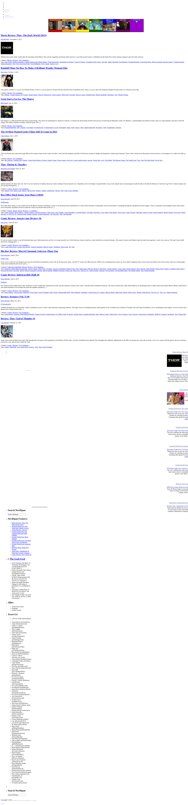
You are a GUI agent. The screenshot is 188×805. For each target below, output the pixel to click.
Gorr (11, 190)
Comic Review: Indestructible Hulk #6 (20, 274)
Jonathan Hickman (89, 314)
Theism (57, 190)
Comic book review (11, 247)
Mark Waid (118, 292)
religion (38, 190)
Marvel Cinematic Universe (33, 270)
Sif (70, 247)
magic (68, 127)
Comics (9, 189)
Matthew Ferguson (59, 270)
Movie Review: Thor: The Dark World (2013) (24, 35)
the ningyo (99, 127)
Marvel (24, 190)
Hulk (51, 292)
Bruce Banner (9, 292)
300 (18, 127)
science (77, 127)
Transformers (111, 127)
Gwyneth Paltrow (80, 212)
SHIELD (157, 314)
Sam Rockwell (21, 214)
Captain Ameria (15, 95)
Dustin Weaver (50, 314)
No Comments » (24, 60)
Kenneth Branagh (133, 62)
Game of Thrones (79, 62)
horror (64, 160)
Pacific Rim (96, 160)
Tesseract (102, 270)
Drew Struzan (141, 269)
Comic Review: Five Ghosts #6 (21, 555)
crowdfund (29, 127)
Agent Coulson (9, 212)
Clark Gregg (51, 212)
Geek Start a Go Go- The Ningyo (17, 99)
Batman (7, 95)
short (81, 127)
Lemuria (102, 292)
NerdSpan (57, 247)
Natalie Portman (179, 62)
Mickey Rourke (168, 212)
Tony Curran (45, 64)
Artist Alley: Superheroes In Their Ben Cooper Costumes (20, 552)
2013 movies (8, 160)
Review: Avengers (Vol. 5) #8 (15, 296)
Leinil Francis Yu (93, 292)
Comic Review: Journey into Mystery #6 (21, 218)
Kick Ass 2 (70, 160)
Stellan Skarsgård (6, 64)
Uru (165, 292)
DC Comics (24, 95)
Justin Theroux (131, 212)
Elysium (44, 160)
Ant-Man (49, 269)
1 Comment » (33, 211)
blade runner (83, 269)
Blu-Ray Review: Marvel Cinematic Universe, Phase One (29, 251)
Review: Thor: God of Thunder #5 (18, 318)
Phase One (69, 270)
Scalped (43, 190)
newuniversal (142, 314)
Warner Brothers (149, 270)
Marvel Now (31, 190)
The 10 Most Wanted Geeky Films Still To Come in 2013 (29, 131)
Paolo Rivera (146, 292)
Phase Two (76, 270)
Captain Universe (40, 314)
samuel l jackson (32, 214)
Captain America (112, 269)
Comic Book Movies (34, 160)
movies (90, 160)
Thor (13, 64)
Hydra (55, 292)
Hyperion (70, 314)
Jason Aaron (17, 190)
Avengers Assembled (59, 269)
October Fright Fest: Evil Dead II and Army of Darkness (21, 541)
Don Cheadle (59, 212)
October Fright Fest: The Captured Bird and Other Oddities (19, 533)
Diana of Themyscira (44, 95)
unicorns (118, 127)
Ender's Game (52, 160)
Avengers (16, 314)
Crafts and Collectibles (14, 267)
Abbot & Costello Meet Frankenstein (15, 269)
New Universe (132, 314)
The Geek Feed (17, 559)
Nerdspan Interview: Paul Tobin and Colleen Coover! (20, 527)
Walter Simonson (172, 292)
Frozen (59, 160)
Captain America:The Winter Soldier (35, 62)
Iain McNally (5, 39)
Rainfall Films (90, 95)
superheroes (50, 190)
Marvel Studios (158, 212)
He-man (104, 62)
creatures (23, 127)
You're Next (158, 160)
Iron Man (72, 95)
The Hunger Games (119, 160)
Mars (97, 314)
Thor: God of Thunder (71, 190)
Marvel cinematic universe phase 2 (162, 62)
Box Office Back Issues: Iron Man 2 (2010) (22, 195)
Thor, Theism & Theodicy (14, 164)
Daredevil (26, 292)
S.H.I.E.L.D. (12, 214)
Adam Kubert (8, 314)
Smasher (163, 314)
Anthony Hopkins (18, 62)
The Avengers (54, 214)
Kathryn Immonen (37, 247)
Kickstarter (62, 127)
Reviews (15, 60)
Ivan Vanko (104, 212)
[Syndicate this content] (8, 559)
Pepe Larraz (64, 247)
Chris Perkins (5, 136)
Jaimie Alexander (113, 62)
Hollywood (65, 95)
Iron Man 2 (97, 212)
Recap (20, 211)
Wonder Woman (123, 95)
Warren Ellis (182, 314)
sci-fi (102, 160)
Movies (9, 60)
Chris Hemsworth (53, 62)
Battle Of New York (72, 269)
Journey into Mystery (23, 247)
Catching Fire (17, 160)
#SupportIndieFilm (10, 127)
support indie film (89, 127)
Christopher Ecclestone (66, 62)
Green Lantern (56, 95)
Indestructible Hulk (64, 292)
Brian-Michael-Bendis (27, 314)
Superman (110, 95)
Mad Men (139, 212)
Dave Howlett (5, 199)
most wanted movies (80, 160)
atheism (7, 190)
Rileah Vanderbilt (101, 95)
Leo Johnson (5, 323)
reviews (31, 347)
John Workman (75, 292)
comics (7, 347)
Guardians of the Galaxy (93, 62)
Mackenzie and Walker (8, 169)
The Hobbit (108, 160)
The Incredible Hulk (121, 270)
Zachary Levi (54, 64)
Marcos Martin (110, 292)
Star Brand (170, 314)
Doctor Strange (131, 269)
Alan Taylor (8, 62)
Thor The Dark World (23, 64)
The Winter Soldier (134, 270)
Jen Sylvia (4, 72)
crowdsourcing (38, 127)
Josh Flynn (4, 222)
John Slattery (113, 212)
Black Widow (19, 212)
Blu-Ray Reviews (93, 269)
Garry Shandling (69, 212)
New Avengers (123, 314)
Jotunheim (84, 292)
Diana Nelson (33, 95)
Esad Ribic (13, 347)
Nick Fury (177, 212)
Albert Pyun (42, 269)
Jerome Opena (78, 314)
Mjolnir (139, 292)
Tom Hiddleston (35, 64)
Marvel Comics (80, 95)
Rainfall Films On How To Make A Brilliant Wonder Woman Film (34, 68)
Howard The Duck (7, 270)
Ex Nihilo (59, 314)
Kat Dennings (123, 62)
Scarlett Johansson (43, 214)
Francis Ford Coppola (162, 269)
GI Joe (56, 127)
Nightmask (150, 314)
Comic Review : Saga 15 (19, 530)
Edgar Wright (150, 269)
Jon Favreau (122, 212)
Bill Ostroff (4, 103)
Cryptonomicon (49, 127)
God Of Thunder (43, 292)
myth (72, 127)
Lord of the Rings (145, 62)
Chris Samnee (18, 292)
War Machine (67, 214)
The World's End (131, 160)
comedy (24, 160)
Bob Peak (103, 269)
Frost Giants (34, 292)
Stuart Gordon (93, 270)
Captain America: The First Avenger (35, 212)
